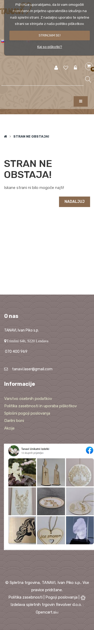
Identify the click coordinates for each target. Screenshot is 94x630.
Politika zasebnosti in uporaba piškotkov (40, 406)
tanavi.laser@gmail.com (32, 369)
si (57, 612)
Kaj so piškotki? (49, 47)
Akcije (9, 428)
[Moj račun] (56, 68)
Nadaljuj (74, 201)
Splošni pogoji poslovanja (27, 413)
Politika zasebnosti (25, 597)
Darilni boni (14, 420)
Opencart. (44, 612)
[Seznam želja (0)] (66, 68)
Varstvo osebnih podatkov (28, 398)
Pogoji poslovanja (61, 597)
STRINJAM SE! (50, 35)
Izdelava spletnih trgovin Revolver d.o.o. (46, 604)
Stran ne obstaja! (31, 136)
